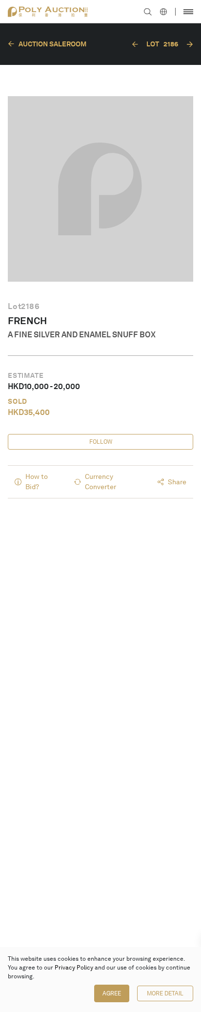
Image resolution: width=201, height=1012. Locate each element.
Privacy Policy (74, 967)
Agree (111, 993)
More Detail (165, 993)
